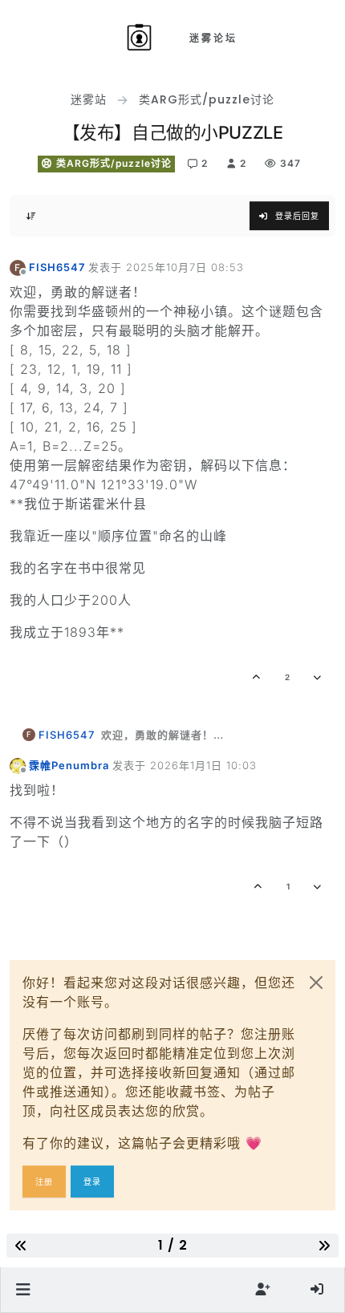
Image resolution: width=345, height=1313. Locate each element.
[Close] (316, 982)
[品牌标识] (142, 38)
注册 (44, 1181)
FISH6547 (57, 267)
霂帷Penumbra (69, 765)
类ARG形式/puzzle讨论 (112, 163)
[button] (23, 1290)
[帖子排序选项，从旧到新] (31, 216)
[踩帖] (318, 677)
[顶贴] (257, 677)
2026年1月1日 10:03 (203, 765)
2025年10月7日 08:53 (185, 267)
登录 (92, 1181)
